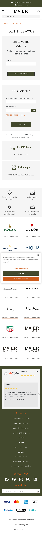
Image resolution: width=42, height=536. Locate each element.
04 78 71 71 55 (21, 154)
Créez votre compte (21, 74)
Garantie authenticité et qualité (9, 198)
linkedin (35, 479)
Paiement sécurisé (21, 423)
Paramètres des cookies (21, 466)
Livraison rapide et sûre (32, 198)
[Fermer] (38, 255)
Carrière (21, 442)
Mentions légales (21, 524)
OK (38, 491)
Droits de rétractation (21, 428)
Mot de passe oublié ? (15, 114)
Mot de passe (11, 107)
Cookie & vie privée (21, 529)
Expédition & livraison (21, 433)
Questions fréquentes (21, 418)
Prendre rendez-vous (21, 461)
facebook (7, 479)
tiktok (28, 479)
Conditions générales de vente (21, 519)
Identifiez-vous (16, 23)
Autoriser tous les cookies (21, 278)
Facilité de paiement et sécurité (32, 212)
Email (8, 60)
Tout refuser (21, 273)
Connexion (21, 124)
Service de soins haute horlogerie (9, 212)
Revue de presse (21, 447)
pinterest (14, 479)
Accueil (5, 23)
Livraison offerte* (23, 5)
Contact (21, 452)
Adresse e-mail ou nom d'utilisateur (19, 98)
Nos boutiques (21, 456)
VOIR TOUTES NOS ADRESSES (21, 174)
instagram (21, 479)
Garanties (21, 437)
